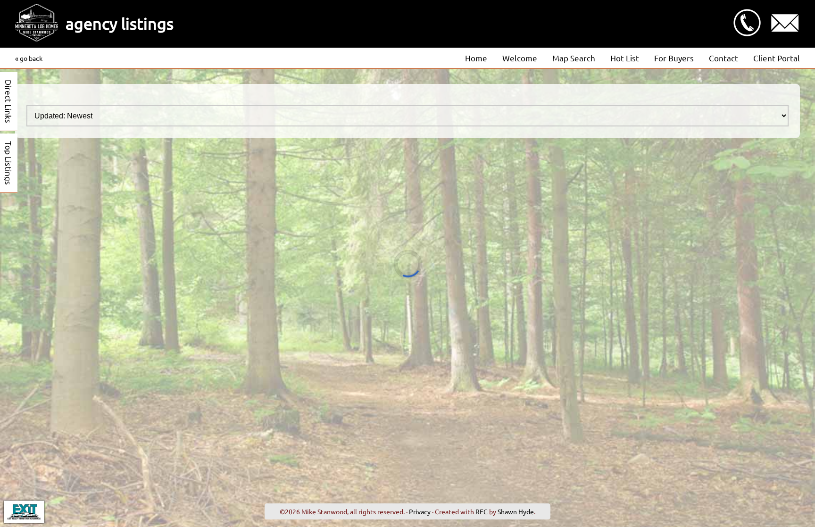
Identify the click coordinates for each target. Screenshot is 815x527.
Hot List (624, 58)
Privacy (420, 511)
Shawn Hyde (516, 511)
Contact (723, 58)
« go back (28, 58)
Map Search (573, 58)
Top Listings (9, 163)
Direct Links (9, 101)
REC (481, 511)
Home (476, 58)
